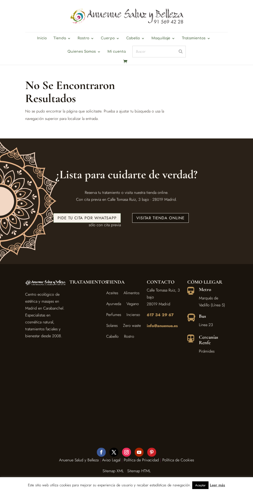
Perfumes (113, 314)
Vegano (132, 304)
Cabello (133, 38)
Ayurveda (113, 304)
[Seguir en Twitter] (113, 452)
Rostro (83, 38)
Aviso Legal (111, 460)
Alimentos (131, 293)
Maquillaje (160, 38)
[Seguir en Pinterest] (151, 452)
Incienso (133, 314)
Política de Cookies (178, 460)
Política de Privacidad (141, 460)
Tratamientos (194, 38)
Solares (112, 325)
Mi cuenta (116, 51)
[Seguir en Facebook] (101, 452)
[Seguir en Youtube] (139, 452)
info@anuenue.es (162, 326)
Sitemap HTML (139, 471)
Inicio (42, 38)
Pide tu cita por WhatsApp (87, 218)
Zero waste (132, 325)
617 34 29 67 (160, 315)
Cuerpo (108, 38)
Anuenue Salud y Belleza (79, 460)
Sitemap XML (113, 471)
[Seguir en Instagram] (126, 452)
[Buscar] (181, 51)
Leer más (217, 485)
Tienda (59, 38)
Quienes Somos (81, 51)
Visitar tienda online (160, 218)
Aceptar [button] (200, 485)
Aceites (112, 293)
